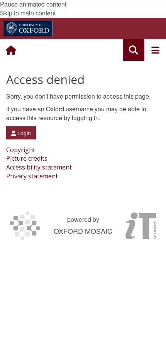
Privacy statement (32, 176)
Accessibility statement (39, 167)
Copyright (20, 150)
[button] (133, 50)
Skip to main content (28, 12)
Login (23, 133)
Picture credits (26, 158)
